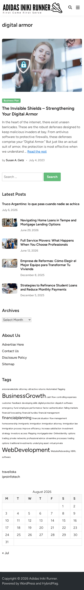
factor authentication (53, 408)
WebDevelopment (26, 449)
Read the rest (37, 151)
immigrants (23, 423)
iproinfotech (11, 477)
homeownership (10, 423)
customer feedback (11, 403)
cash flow (51, 397)
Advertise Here (13, 344)
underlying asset (41, 443)
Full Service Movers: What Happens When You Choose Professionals (47, 242)
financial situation (40, 418)
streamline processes (56, 438)
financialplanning (16, 417)
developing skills (29, 403)
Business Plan (11, 100)
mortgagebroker (45, 433)
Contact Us (10, 351)
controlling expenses (66, 397)
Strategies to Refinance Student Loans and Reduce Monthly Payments (48, 287)
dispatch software (64, 403)
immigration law (70, 423)
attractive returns (36, 389)
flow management (58, 418)
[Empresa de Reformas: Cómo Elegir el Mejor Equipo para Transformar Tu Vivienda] (9, 261)
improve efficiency (31, 428)
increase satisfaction (51, 428)
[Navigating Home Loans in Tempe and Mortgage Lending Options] (9, 221)
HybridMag (50, 583)
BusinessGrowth (24, 395)
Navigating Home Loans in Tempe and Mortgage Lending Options (48, 222)
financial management (49, 412)
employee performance (30, 408)
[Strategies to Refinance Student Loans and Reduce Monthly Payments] (9, 286)
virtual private (56, 443)
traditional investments (21, 443)
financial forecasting (11, 412)
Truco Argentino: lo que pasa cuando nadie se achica (40, 204)
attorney (23, 389)
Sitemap (8, 364)
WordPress (27, 583)
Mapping (32, 433)
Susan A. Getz (15, 160)
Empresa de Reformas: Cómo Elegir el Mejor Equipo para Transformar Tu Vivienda (48, 265)
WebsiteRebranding (60, 451)
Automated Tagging (55, 389)
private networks (18, 438)
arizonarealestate (10, 389)
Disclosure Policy (14, 357)
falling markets (71, 408)
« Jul (5, 553)
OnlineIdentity (60, 433)
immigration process (12, 428)
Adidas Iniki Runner (43, 578)
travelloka (9, 472)
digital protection (46, 403)
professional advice (36, 438)
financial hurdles (30, 412)
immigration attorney (52, 423)
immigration (35, 423)
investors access (19, 433)
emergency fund (10, 408)
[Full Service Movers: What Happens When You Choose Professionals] (9, 241)
